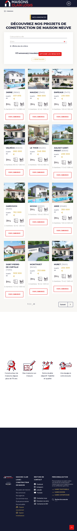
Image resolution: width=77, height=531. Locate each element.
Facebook (40, 484)
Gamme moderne (60, 492)
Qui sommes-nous (22, 498)
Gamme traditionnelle (62, 489)
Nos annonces (20, 492)
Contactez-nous (42, 498)
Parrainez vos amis (43, 501)
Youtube (39, 492)
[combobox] (38, 36)
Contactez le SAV (42, 504)
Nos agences (20, 495)
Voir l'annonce (14, 117)
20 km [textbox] (37, 41)
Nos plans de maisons (23, 490)
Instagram (40, 487)
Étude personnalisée (22, 501)
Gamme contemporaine (62, 495)
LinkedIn (39, 490)
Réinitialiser (39, 59)
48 (34, 304)
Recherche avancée (61, 499)
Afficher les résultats (50, 54)
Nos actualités (20, 504)
